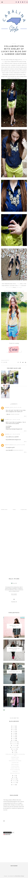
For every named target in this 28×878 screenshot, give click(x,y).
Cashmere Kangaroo (14, 414)
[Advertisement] (14, 489)
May (15, 775)
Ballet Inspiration (15, 764)
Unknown (7, 407)
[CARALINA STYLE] (14, 23)
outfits (14, 43)
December (14, 742)
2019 (14, 731)
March (14, 779)
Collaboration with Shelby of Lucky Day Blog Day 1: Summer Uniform (14, 50)
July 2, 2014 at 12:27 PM (19, 444)
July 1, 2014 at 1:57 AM (15, 419)
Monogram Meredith (18, 450)
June (15, 752)
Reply (25, 416)
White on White (15, 759)
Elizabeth (7, 419)
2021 (14, 728)
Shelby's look (20, 291)
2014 (14, 740)
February (15, 780)
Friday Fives (15, 771)
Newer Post (4, 509)
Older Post (24, 509)
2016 (14, 736)
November (14, 743)
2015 (14, 738)
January (14, 782)
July (14, 750)
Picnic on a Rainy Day (15, 769)
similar (19, 285)
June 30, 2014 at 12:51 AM (15, 407)
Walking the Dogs (15, 757)
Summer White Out (15, 768)
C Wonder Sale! (15, 762)
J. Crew (18, 283)
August (14, 749)
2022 (14, 726)
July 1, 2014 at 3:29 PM (15, 434)
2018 (14, 733)
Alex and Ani (9, 287)
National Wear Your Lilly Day (15, 760)
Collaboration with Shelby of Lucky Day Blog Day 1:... (15, 754)
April (15, 777)
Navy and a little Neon (15, 773)
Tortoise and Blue (15, 766)
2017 (14, 735)
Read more (14, 594)
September (14, 747)
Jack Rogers (19, 287)
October (15, 745)
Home (14, 509)
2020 (14, 729)
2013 (14, 784)
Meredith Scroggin (9, 444)
